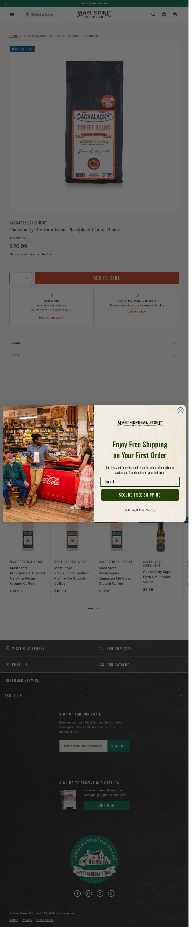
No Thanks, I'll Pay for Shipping (140, 510)
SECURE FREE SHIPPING (140, 495)
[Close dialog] (180, 410)
